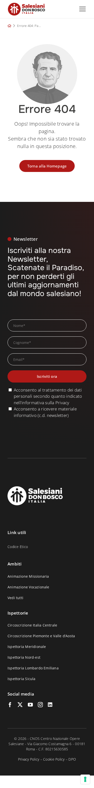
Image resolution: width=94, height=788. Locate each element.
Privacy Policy (28, 759)
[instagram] (40, 704)
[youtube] (30, 704)
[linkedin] (50, 704)
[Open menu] (82, 9)
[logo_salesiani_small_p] (26, 4)
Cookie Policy (53, 759)
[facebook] (10, 704)
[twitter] (20, 704)
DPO (72, 759)
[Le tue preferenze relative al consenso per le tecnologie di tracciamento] (85, 779)
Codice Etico (18, 546)
